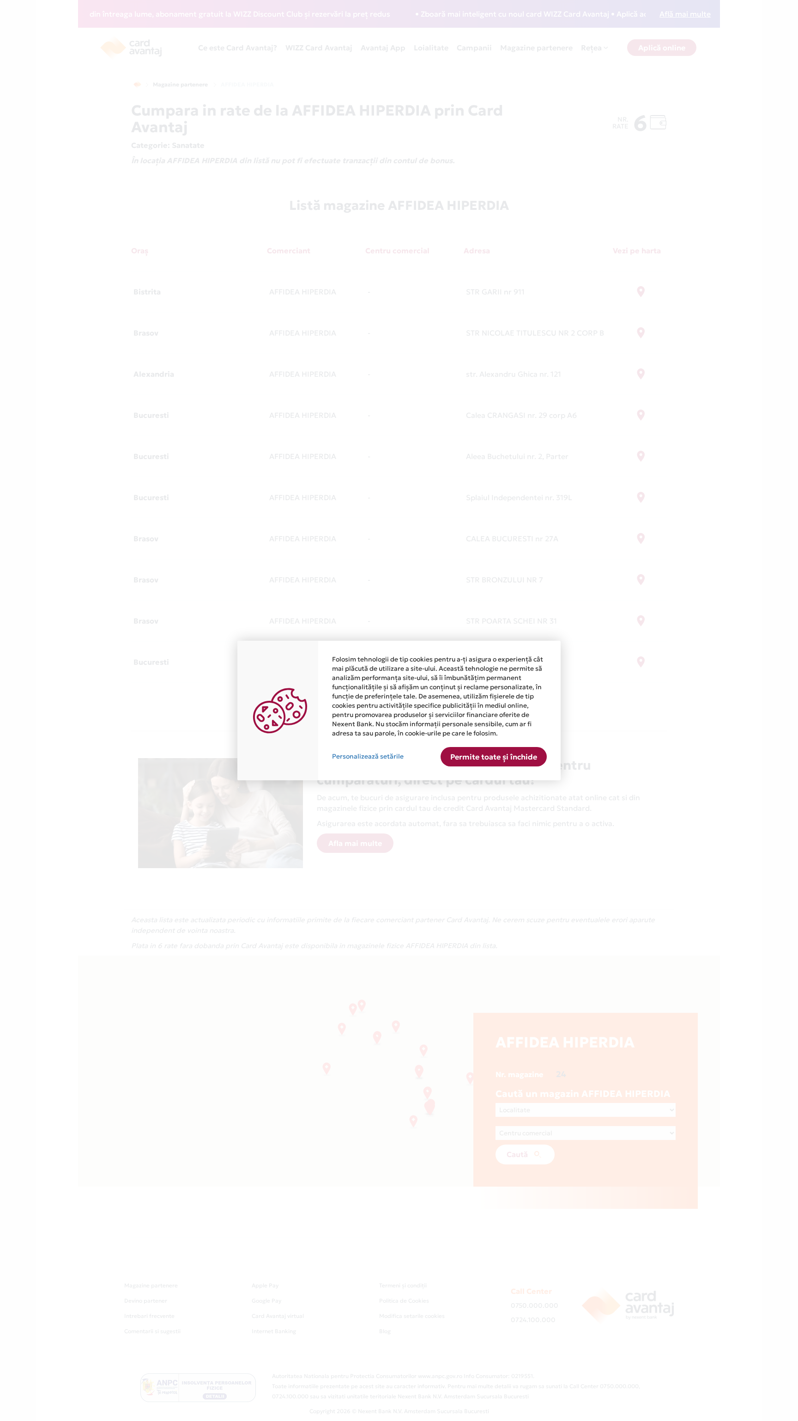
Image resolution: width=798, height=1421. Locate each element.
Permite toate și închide (493, 756)
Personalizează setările (368, 756)
